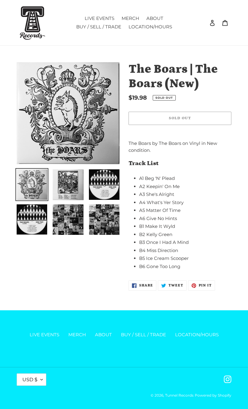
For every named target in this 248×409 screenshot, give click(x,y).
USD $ (30, 379)
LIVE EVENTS (44, 334)
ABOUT (103, 334)
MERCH (77, 334)
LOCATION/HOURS (197, 334)
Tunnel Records (179, 395)
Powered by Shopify (213, 395)
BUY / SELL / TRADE (143, 334)
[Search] (204, 22)
